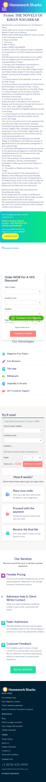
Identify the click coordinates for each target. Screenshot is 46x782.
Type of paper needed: (13, 426)
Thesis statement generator (12, 705)
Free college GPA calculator (12, 726)
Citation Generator (9, 730)
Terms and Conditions (10, 755)
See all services (23, 670)
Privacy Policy (7, 739)
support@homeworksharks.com (15, 769)
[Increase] (39, 321)
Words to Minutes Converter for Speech (17, 709)
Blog (3, 718)
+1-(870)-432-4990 (15, 764)
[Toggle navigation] (4, 9)
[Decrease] (25, 321)
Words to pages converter (12, 722)
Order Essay (11, 236)
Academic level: (10, 435)
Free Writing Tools (9, 698)
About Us (5, 743)
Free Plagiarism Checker (11, 702)
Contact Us (6, 751)
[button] (26, 318)
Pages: (6, 457)
